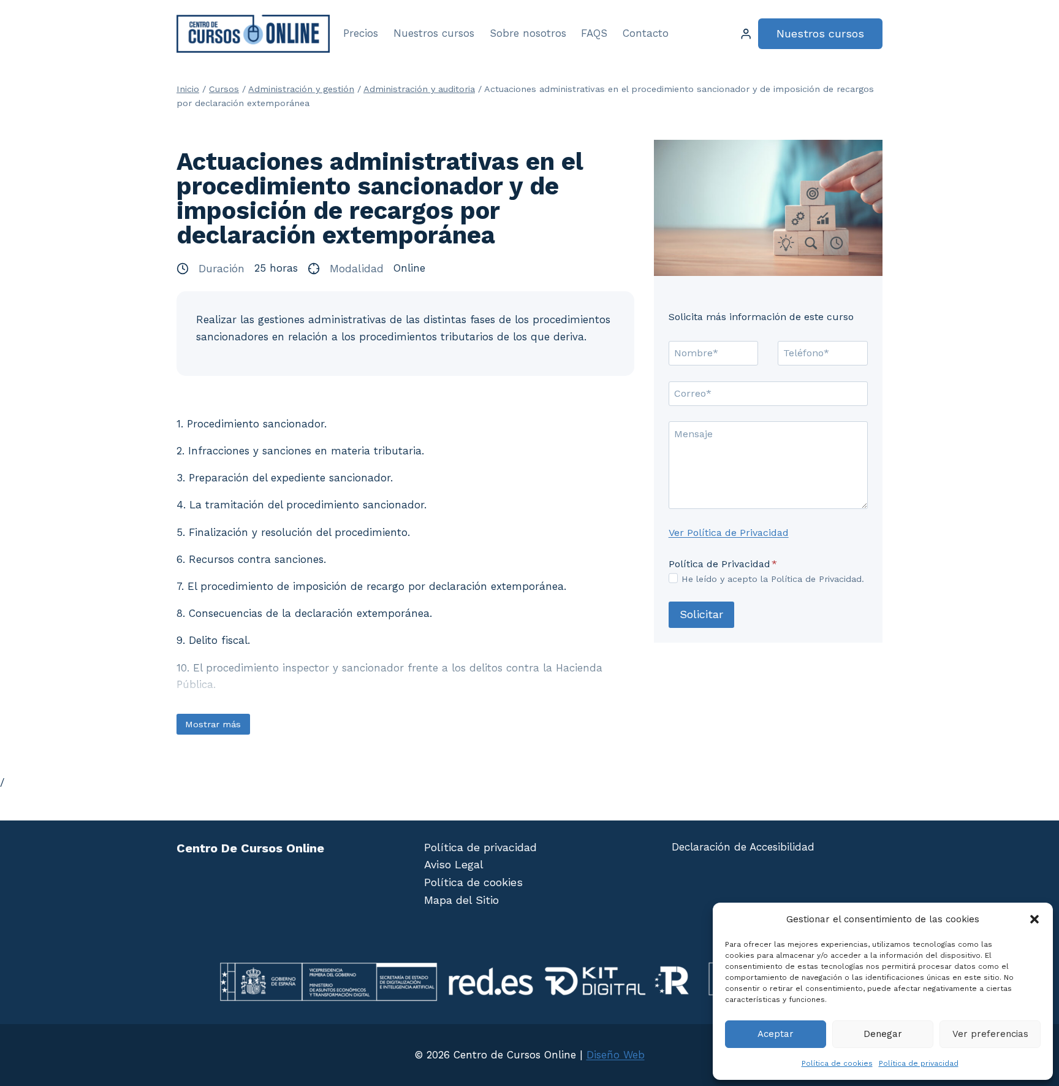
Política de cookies (837, 1063)
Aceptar (775, 1033)
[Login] (746, 34)
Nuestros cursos (433, 33)
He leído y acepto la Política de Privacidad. (772, 578)
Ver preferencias (990, 1033)
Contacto (646, 33)
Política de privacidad (918, 1063)
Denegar (883, 1033)
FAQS (594, 33)
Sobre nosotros (528, 33)
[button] (1034, 919)
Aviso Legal (454, 864)
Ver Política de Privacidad (729, 532)
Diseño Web (615, 1055)
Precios (360, 33)
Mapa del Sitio (461, 899)
